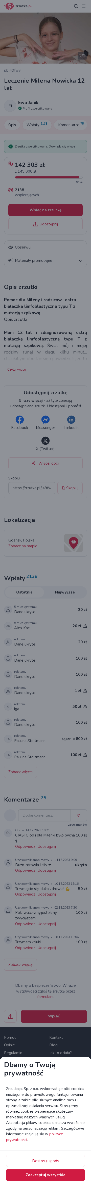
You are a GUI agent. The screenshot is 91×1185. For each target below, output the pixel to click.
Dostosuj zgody (45, 1160)
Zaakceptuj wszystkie (45, 1174)
